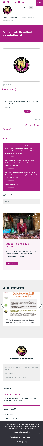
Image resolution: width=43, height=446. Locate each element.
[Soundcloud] (23, 2)
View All (10, 194)
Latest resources (13, 288)
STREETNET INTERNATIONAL (21, 358)
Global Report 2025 (12, 184)
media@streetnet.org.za (11, 394)
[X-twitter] (8, 2)
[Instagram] (15, 2)
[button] (25, 7)
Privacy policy (21, 442)
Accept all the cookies (21, 432)
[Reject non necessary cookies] (39, 434)
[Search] (37, 201)
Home (5, 18)
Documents (13, 18)
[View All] (4, 194)
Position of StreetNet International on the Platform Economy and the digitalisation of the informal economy (21, 174)
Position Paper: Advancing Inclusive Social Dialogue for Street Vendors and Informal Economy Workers (20, 162)
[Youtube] (19, 2)
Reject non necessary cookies (21, 437)
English (39, 3)
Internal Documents (9, 89)
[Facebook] (4, 2)
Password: (6, 107)
